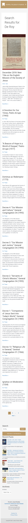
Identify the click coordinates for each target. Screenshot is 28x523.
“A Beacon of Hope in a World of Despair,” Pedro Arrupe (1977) (13, 146)
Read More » (5, 104)
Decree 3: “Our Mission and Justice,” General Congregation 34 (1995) (13, 245)
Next (14, 415)
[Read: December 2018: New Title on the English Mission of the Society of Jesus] (14, 52)
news (3, 83)
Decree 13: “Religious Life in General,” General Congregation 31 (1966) (13, 349)
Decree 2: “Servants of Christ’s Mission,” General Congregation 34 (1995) (13, 278)
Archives (4, 489)
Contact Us (14, 513)
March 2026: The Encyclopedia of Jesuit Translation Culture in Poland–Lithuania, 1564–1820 (17, 470)
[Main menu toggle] (25, 4)
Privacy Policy (14, 515)
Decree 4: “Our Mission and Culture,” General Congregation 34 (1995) (13, 210)
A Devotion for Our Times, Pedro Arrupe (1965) (11, 113)
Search (22, 429)
